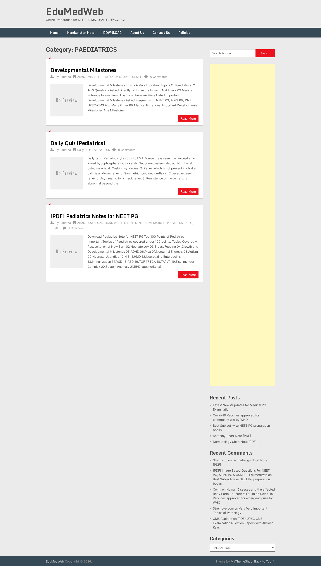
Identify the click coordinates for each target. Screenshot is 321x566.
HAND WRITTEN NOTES (121, 223)
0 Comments (158, 76)
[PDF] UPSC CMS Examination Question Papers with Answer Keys (243, 523)
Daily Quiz (84, 150)
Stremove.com (223, 508)
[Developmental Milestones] (66, 99)
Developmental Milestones (83, 70)
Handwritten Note (81, 32)
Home (54, 32)
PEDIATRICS (175, 223)
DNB (90, 76)
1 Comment (76, 228)
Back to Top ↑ (264, 561)
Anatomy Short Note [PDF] (232, 436)
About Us (137, 32)
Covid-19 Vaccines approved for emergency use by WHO (243, 498)
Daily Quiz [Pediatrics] (77, 143)
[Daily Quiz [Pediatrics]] (66, 172)
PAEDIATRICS (112, 76)
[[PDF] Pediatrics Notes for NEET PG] (66, 251)
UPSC (126, 76)
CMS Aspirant (222, 518)
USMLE (137, 76)
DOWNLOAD (112, 32)
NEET (98, 76)
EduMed (65, 76)
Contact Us (161, 32)
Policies (184, 32)
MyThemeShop (241, 561)
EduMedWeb (75, 11)
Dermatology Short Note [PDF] (235, 441)
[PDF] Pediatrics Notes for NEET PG (94, 216)
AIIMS (81, 76)
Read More (188, 118)
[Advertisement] (242, 225)
